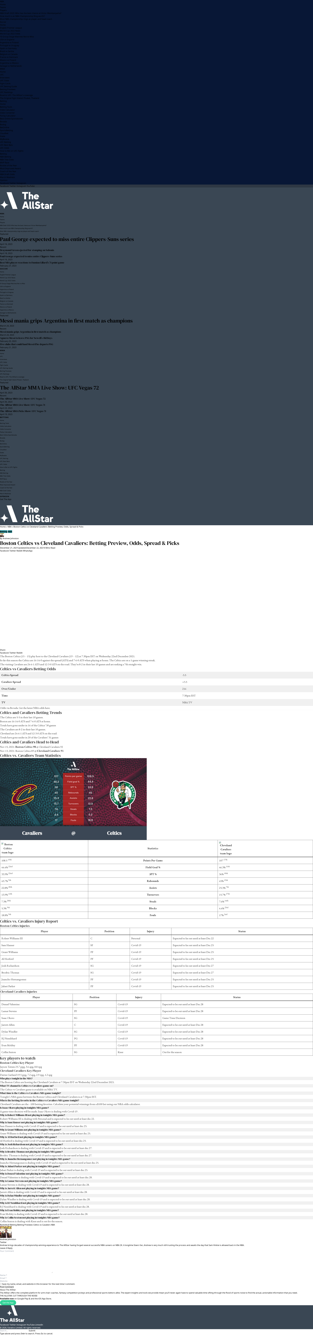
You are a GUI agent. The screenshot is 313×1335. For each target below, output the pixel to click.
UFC (2, 74)
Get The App (5, 499)
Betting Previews (8, 89)
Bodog (3, 124)
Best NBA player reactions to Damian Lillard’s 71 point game (32, 262)
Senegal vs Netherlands (11, 66)
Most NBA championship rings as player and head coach (26, 19)
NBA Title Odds (7, 159)
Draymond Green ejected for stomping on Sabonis (27, 250)
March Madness (7, 177)
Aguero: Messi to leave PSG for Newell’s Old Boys (26, 338)
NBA (2, 1)
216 (184, 689)
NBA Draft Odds (7, 174)
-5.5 (184, 675)
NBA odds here (41, 708)
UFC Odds (4, 80)
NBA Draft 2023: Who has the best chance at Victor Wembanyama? (30, 13)
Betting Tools (6, 107)
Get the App (8, 1302)
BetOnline (4, 127)
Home (3, 4)
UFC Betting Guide (8, 86)
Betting (3, 101)
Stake (2, 136)
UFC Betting (5, 142)
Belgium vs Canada (8, 54)
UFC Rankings (6, 92)
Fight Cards (5, 83)
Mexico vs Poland (8, 60)
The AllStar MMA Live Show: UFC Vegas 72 (49, 387)
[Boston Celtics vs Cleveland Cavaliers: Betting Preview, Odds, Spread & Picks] (156, 600)
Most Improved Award (10, 168)
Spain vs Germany (8, 48)
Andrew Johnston (11, 538)
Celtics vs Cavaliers (41, 1224)
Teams (3, 7)
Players (3, 10)
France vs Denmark (9, 57)
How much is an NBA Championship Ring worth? (22, 16)
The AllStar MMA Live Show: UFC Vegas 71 (22, 405)
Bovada (3, 121)
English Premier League (11, 27)
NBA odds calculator (129, 1104)
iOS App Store (44, 1298)
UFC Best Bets (6, 145)
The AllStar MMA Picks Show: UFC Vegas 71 (23, 411)
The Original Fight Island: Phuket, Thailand (19, 98)
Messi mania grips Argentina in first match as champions (66, 320)
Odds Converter (7, 112)
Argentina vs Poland (9, 42)
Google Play (22, 1298)
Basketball (5, 1224)
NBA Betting (5, 156)
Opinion (3, 180)
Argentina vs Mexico (9, 63)
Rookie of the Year (8, 165)
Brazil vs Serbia (7, 51)
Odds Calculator (7, 110)
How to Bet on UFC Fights (11, 151)
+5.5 (184, 682)
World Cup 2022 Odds (10, 33)
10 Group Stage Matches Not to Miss (17, 36)
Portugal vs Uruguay (9, 45)
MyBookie (4, 139)
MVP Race (4, 162)
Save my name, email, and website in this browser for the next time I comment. (38, 1284)
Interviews (5, 77)
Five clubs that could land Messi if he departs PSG (26, 344)
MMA (2, 69)
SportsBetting (6, 130)
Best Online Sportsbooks (11, 118)
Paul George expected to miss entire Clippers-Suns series (67, 239)
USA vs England (7, 39)
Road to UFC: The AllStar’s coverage (16, 95)
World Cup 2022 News (10, 30)
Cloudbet (4, 133)
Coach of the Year (8, 171)
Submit (32, 1330)
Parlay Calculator (8, 115)
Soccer (3, 22)
